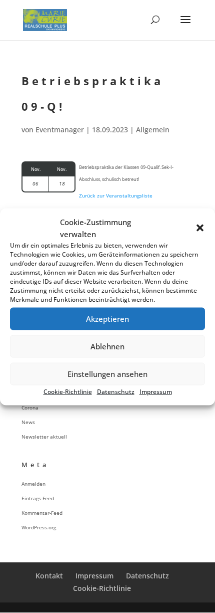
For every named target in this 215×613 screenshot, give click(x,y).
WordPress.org (39, 527)
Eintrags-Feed (38, 498)
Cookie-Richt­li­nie (68, 391)
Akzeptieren (107, 319)
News (28, 422)
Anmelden (34, 483)
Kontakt (49, 575)
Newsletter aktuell (44, 436)
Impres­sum (156, 391)
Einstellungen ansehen (108, 374)
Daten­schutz (115, 391)
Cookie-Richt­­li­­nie (102, 588)
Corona (30, 407)
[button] (200, 228)
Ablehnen (107, 346)
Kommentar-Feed (42, 512)
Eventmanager (60, 129)
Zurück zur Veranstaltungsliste (115, 195)
